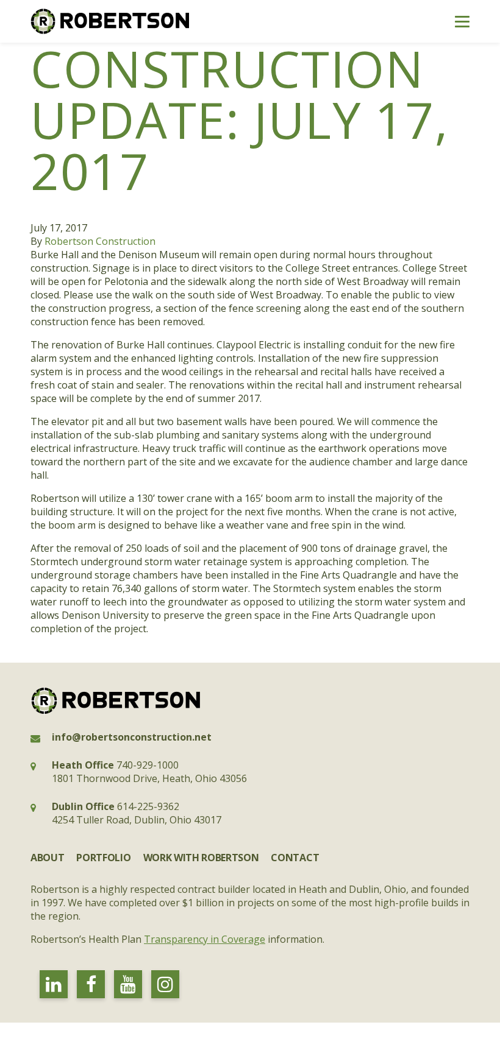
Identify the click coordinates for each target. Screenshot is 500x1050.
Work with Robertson (201, 857)
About (47, 857)
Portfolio (103, 857)
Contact (295, 857)
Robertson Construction (100, 241)
